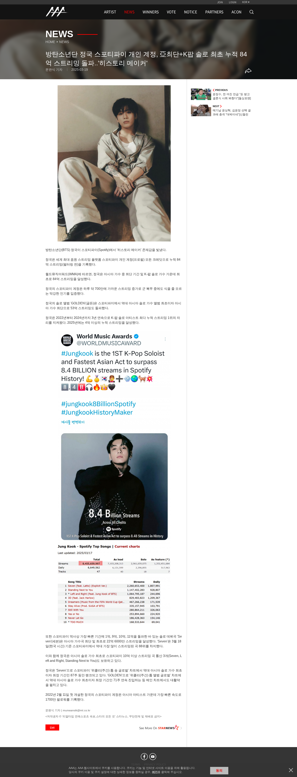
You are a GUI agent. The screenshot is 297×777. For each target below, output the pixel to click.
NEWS (129, 12)
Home (50, 42)
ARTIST (110, 12)
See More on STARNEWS (161, 727)
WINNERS (151, 12)
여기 (155, 772)
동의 (219, 770)
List (52, 727)
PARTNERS (214, 12)
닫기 (291, 770)
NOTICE (190, 12)
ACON (236, 12)
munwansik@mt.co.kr (76, 710)
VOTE (171, 12)
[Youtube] (152, 756)
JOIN (220, 2)
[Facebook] (144, 756)
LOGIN (232, 2)
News (64, 42)
